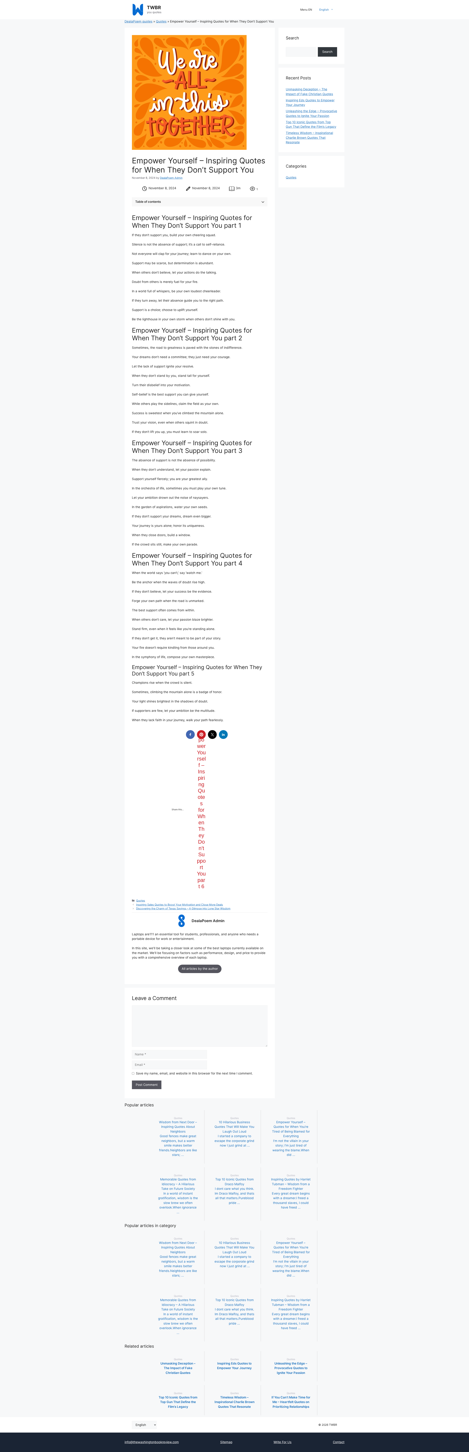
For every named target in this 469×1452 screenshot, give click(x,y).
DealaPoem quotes (138, 21)
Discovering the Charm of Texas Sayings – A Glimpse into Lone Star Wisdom (183, 908)
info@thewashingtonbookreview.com (152, 1442)
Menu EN (306, 9)
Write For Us (282, 1442)
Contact (338, 1442)
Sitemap (226, 1442)
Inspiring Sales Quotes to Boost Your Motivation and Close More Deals (179, 904)
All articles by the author (200, 969)
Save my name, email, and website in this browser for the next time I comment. (194, 1073)
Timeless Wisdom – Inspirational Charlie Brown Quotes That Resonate (309, 137)
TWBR (154, 7)
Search (327, 52)
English (324, 9)
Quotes (161, 21)
